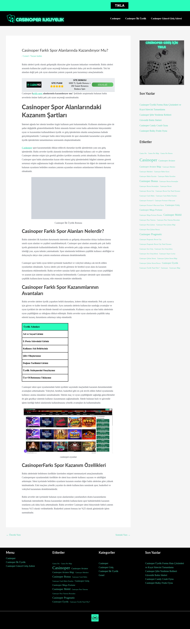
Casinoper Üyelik (170, 263)
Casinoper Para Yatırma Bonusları (168, 220)
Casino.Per (143, 153)
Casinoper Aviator (167, 160)
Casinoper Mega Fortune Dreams (151, 215)
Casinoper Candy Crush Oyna (154, 125)
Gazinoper (164, 268)
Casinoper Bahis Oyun (161, 171)
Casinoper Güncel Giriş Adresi (166, 18)
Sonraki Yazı (122, 535)
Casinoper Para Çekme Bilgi (165, 225)
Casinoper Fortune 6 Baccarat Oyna (152, 205)
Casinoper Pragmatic (151, 234)
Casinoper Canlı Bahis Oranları (166, 196)
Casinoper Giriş (172, 205)
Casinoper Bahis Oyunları (166, 176)
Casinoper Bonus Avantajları (149, 186)
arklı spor (38, 93)
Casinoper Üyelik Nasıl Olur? (150, 268)
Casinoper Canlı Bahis (147, 196)
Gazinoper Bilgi (174, 268)
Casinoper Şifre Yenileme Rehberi (155, 115)
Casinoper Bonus (149, 181)
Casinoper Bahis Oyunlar (148, 176)
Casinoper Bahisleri (146, 171)
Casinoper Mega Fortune (151, 210)
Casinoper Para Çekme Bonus (150, 229)
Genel (26, 56)
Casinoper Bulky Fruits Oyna (153, 131)
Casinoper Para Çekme (147, 225)
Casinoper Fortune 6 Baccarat (165, 200)
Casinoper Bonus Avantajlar (168, 181)
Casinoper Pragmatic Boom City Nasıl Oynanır (155, 244)
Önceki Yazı (13, 535)
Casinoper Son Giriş (146, 249)
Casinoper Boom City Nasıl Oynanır (168, 191)
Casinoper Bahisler (169, 167)
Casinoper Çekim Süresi (148, 258)
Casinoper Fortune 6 (146, 200)
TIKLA (119, 5)
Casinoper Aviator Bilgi (150, 166)
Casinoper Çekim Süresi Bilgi (167, 258)
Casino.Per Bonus (166, 153)
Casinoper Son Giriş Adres (163, 249)
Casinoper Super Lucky (167, 254)
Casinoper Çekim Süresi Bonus (150, 263)
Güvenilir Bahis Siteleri (151, 120)
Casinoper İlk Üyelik (135, 18)
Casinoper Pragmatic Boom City (151, 239)
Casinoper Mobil (172, 214)
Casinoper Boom (166, 186)
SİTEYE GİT (102, 85)
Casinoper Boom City (147, 191)
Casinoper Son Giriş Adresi (149, 254)
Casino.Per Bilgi (153, 153)
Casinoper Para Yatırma (148, 220)
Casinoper (115, 18)
